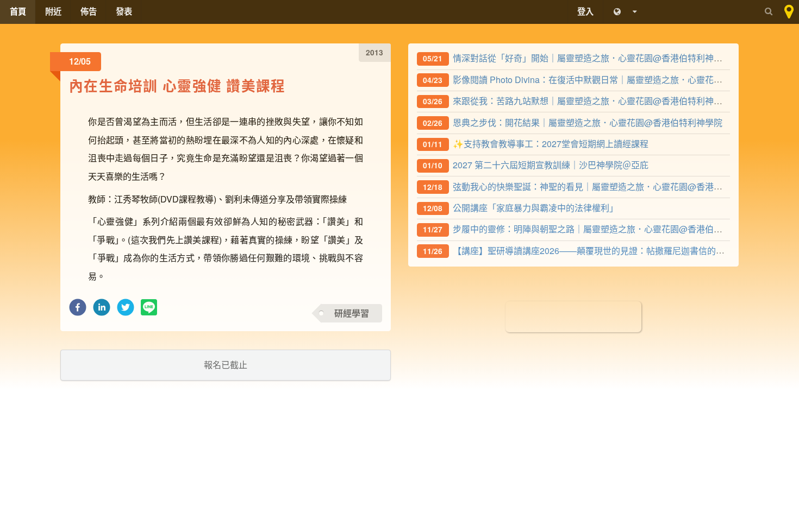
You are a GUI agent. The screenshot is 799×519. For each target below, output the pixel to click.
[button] (77, 310)
